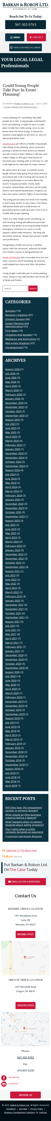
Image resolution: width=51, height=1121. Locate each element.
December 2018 (14, 752)
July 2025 (10, 424)
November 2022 (14, 558)
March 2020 (12, 693)
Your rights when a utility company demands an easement (24, 830)
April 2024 (11, 487)
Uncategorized (14, 347)
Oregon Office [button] (25, 1005)
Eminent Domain (15, 319)
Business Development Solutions (19, 1112)
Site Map (23, 1108)
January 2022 (12, 600)
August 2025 (12, 419)
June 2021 (10, 630)
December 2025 (14, 403)
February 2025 (13, 445)
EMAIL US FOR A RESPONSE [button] (25, 881)
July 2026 (10, 373)
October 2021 (13, 613)
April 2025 (11, 436)
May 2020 (10, 684)
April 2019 (11, 735)
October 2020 (13, 663)
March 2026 (12, 390)
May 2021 (10, 634)
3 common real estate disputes (23, 836)
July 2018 (10, 773)
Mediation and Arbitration (20, 339)
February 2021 (13, 646)
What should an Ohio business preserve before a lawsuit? (23, 816)
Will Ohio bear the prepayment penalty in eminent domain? (23, 809)
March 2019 (12, 739)
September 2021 (15, 617)
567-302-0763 (25, 24)
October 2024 (13, 461)
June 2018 (10, 777)
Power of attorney (11, 257)
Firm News (11, 330)
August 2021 (12, 621)
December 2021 (14, 604)
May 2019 (10, 731)
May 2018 (10, 781)
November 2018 (14, 756)
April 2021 (11, 638)
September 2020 (15, 668)
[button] (14, 37)
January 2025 (12, 449)
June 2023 (10, 529)
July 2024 (10, 474)
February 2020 (13, 697)
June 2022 (10, 579)
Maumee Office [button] (25, 934)
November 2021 (14, 609)
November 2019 (14, 705)
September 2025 (15, 415)
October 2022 (13, 562)
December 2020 (14, 655)
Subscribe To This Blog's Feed (21, 850)
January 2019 (12, 748)
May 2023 (10, 533)
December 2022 (14, 554)
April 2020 (11, 689)
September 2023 (15, 516)
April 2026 (11, 386)
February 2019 (13, 743)
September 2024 (15, 466)
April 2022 (11, 588)
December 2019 (14, 701)
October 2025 (13, 411)
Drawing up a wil (10, 143)
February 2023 (13, 546)
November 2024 (14, 457)
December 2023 (14, 504)
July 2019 (10, 722)
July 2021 (10, 625)
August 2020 (12, 672)
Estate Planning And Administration (20, 107)
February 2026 (13, 394)
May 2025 (10, 432)
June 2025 (10, 428)
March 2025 (12, 440)
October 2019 (13, 710)
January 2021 (12, 651)
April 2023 (11, 537)
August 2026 (12, 369)
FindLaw (43, 1112)
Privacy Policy (36, 1108)
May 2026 (10, 382)
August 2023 (12, 520)
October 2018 (13, 760)
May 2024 (10, 482)
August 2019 (12, 718)
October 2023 (13, 512)
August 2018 (12, 768)
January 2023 (12, 550)
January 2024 (12, 499)
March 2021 (12, 642)
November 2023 (14, 508)
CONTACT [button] (38, 37)
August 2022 (12, 571)
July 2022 (10, 575)
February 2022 (13, 596)
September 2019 (15, 714)
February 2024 (13, 495)
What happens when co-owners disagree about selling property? (24, 823)
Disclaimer (11, 1108)
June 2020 (10, 680)
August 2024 (12, 470)
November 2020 (14, 659)
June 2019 (10, 726)
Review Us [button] (25, 1095)
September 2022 (15, 567)
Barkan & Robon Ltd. (24, 103)
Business (10, 310)
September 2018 (15, 764)
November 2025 (14, 407)
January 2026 (12, 398)
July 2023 (10, 525)
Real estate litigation (17, 343)
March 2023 (12, 541)
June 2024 (10, 478)
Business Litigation (16, 315)
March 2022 (12, 592)
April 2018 (11, 785)
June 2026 (10, 377)
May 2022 (10, 583)
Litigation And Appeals (18, 334)
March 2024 (12, 491)
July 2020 (10, 676)
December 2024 (14, 453)
